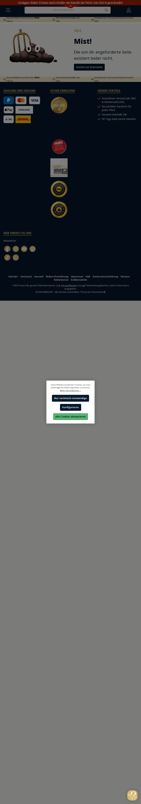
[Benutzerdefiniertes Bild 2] (60, 127)
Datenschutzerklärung (105, 276)
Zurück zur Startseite (89, 67)
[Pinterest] (32, 249)
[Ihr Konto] (128, 10)
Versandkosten (69, 285)
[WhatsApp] (16, 257)
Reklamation (61, 279)
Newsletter (9, 240)
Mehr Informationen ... (70, 390)
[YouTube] (24, 249)
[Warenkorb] (136, 8)
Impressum (77, 276)
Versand (38, 276)
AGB (88, 276)
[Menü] (8, 10)
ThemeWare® (98, 292)
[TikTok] (7, 257)
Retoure (125, 276)
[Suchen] (106, 10)
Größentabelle (79, 279)
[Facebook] (7, 249)
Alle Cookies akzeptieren (70, 416)
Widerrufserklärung (57, 276)
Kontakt (13, 276)
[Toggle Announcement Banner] (70, 6)
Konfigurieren (70, 407)
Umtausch (26, 276)
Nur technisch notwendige (70, 398)
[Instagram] (16, 249)
